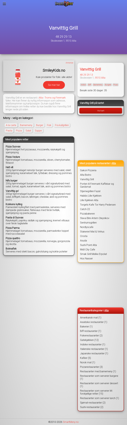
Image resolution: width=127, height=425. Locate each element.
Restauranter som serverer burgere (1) (99, 377)
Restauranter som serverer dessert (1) (99, 385)
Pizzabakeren (87, 213)
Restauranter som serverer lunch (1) (99, 398)
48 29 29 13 (64, 37)
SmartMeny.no (71, 422)
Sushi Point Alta (88, 245)
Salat (28, 130)
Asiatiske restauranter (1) (93, 322)
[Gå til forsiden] (64, 3)
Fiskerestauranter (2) (91, 335)
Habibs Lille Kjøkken (90, 195)
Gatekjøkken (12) (89, 340)
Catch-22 (85, 209)
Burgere (108, 85)
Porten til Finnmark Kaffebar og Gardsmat (97, 185)
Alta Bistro (85, 174)
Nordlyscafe (86, 227)
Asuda (83, 240)
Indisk (83, 85)
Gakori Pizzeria (88, 170)
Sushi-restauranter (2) (91, 407)
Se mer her (54, 85)
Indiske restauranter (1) (92, 344)
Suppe (38, 130)
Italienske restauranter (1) (94, 349)
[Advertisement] (100, 137)
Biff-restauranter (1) (90, 331)
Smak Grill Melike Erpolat (93, 254)
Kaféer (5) (85, 357)
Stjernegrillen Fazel (90, 191)
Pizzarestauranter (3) (91, 366)
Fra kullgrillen (62, 125)
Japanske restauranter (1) (94, 353)
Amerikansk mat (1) (90, 317)
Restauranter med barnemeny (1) (98, 371)
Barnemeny (26, 125)
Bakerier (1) (86, 326)
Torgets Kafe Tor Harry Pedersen (98, 204)
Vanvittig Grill (63, 28)
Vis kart (100, 110)
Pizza (19, 130)
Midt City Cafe (87, 249)
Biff (89, 85)
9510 (98, 77)
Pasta (9, 130)
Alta (41, 97)
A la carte (11, 125)
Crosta (83, 236)
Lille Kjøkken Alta (89, 200)
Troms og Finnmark (55, 97)
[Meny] (4, 3)
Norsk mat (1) (87, 362)
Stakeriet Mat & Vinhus (92, 231)
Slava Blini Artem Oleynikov (94, 218)
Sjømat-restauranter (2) (92, 402)
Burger (39, 125)
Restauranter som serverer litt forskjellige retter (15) (96, 392)
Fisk (49, 125)
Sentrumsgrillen (88, 222)
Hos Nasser (86, 258)
